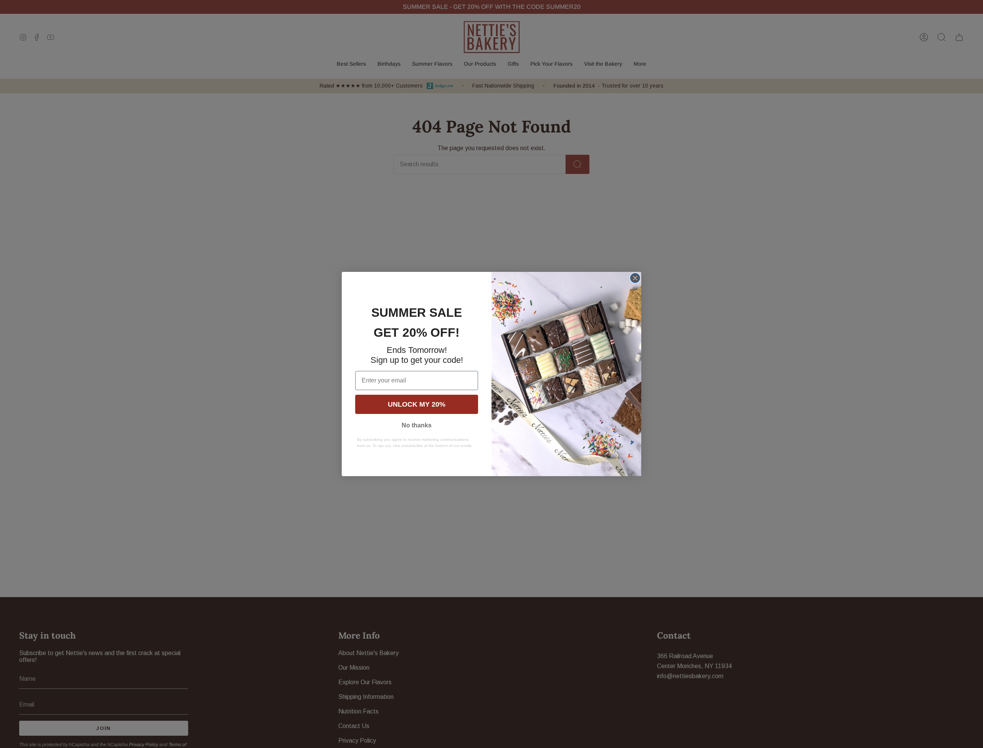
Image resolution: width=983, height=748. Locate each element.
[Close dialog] (635, 278)
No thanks (417, 425)
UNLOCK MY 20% (416, 404)
